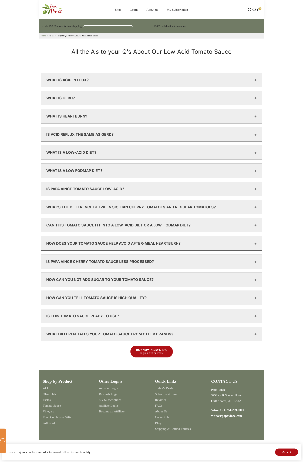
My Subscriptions (110, 400)
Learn (134, 9)
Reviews (160, 400)
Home (43, 36)
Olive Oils (49, 394)
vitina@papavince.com (226, 416)
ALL (46, 388)
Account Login (108, 388)
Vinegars (48, 411)
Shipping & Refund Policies (173, 428)
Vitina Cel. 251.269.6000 (227, 410)
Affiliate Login (108, 405)
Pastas (47, 400)
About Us (161, 411)
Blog (158, 423)
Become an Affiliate (111, 411)
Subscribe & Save (166, 394)
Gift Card (49, 423)
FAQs (158, 405)
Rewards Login (108, 394)
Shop (118, 9)
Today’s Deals (164, 388)
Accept (286, 452)
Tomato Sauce (52, 405)
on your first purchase (151, 351)
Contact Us (162, 417)
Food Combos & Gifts (57, 417)
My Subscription (177, 9)
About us (152, 9)
